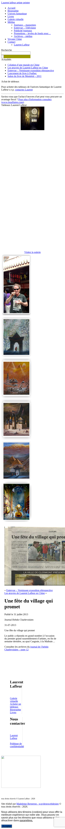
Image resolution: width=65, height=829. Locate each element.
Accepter (7, 826)
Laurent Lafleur (22, 44)
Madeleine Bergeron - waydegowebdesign (37, 803)
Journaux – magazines (25, 25)
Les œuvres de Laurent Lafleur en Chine (28, 67)
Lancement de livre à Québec (22, 73)
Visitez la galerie (32, 252)
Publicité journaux (23, 30)
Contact (11, 42)
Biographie (13, 10)
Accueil (11, 8)
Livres (11, 16)
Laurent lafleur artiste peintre (15, 2)
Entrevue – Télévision (25, 27)
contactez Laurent (24, 89)
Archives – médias (23, 36)
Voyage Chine (15, 39)
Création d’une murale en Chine (23, 65)
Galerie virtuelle (16, 19)
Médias (11, 22)
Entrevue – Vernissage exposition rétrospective (31, 70)
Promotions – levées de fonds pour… (32, 33)
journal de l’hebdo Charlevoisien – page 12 (26, 648)
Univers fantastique (17, 13)
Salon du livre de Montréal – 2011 (24, 76)
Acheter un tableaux (15, 705)
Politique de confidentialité (17, 745)
